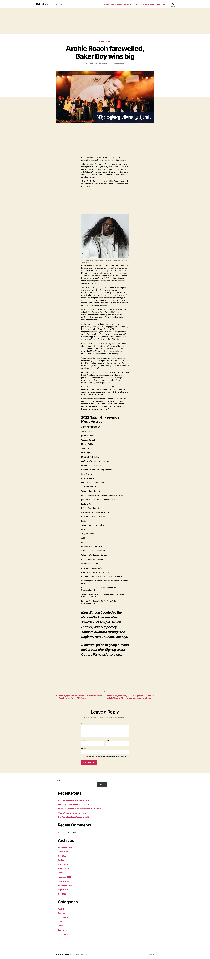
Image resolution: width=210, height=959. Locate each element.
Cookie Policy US (116, 4)
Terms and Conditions (147, 4)
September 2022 (65, 885)
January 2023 (63, 869)
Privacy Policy (160, 4)
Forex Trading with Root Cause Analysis (74, 804)
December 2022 (64, 873)
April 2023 (62, 860)
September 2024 (65, 847)
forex (60, 922)
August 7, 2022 (106, 63)
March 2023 (63, 864)
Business (61, 913)
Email (108, 740)
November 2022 (64, 877)
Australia (61, 909)
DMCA (136, 4)
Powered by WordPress (80, 954)
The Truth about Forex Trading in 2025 (73, 800)
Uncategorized (64, 934)
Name (83, 740)
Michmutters (42, 4)
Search (58, 781)
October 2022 (63, 881)
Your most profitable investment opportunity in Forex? (79, 809)
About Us (106, 4)
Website (83, 748)
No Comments (119, 63)
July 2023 (62, 856)
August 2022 (63, 890)
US (59, 938)
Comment (84, 724)
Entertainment (105, 41)
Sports (60, 926)
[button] (105, 236)
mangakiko (93, 63)
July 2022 (62, 894)
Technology (63, 930)
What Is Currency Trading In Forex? (72, 813)
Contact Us (127, 4)
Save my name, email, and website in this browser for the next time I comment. (104, 756)
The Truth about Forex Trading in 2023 (73, 817)
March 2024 (63, 852)
